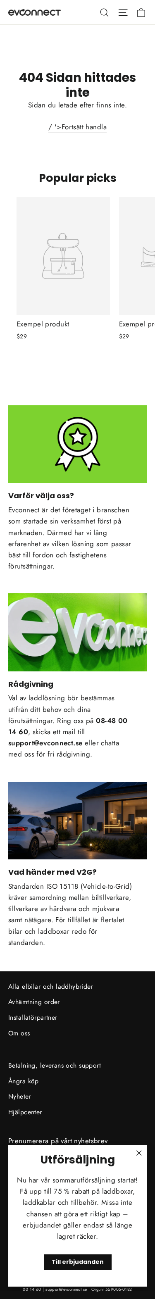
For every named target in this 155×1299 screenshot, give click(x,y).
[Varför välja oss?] (77, 444)
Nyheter (19, 1096)
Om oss (19, 1033)
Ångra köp (23, 1081)
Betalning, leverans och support (54, 1065)
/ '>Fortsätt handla (77, 127)
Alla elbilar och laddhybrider (50, 986)
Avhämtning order (34, 1001)
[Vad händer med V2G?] (77, 820)
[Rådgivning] (77, 632)
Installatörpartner (32, 1017)
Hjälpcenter (25, 1112)
